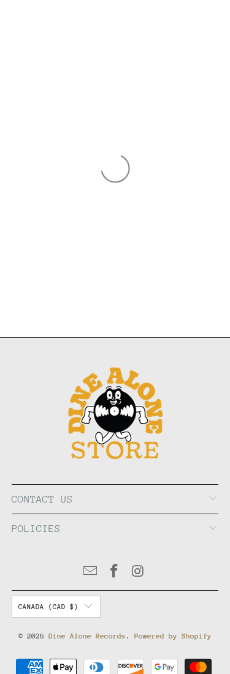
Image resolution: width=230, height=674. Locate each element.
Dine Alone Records (87, 636)
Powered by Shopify (173, 636)
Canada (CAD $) (48, 607)
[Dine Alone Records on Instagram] (138, 572)
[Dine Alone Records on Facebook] (114, 572)
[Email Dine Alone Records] (91, 572)
